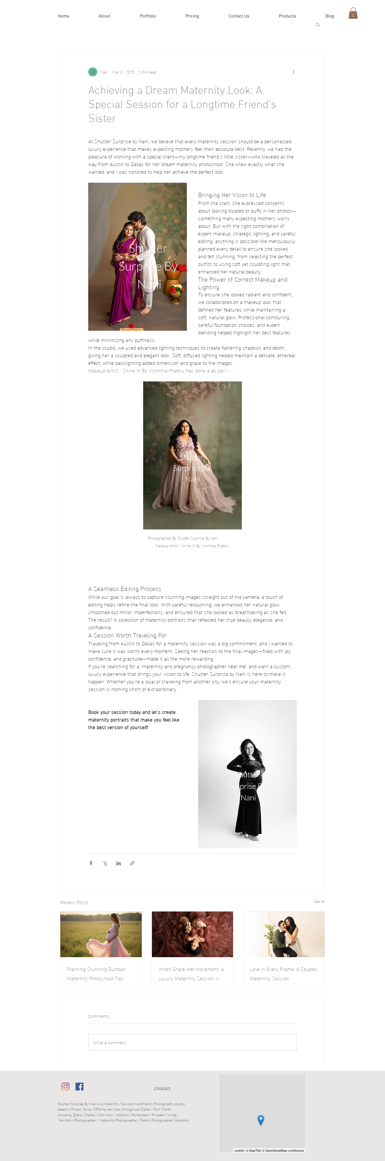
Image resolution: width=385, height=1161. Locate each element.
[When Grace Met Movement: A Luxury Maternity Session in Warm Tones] (192, 934)
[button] (148, 16)
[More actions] (293, 72)
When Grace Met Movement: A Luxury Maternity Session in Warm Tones (191, 973)
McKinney (105, 1115)
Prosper (158, 1115)
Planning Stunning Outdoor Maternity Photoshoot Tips (96, 973)
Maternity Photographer (118, 1120)
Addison (122, 1115)
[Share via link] (132, 863)
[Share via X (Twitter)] (104, 863)
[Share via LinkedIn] (118, 863)
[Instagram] (65, 1087)
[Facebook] (79, 1087)
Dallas (89, 1115)
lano (79, 1115)
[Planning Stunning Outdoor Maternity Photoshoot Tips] (101, 934)
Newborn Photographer (77, 1120)
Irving (171, 1115)
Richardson (140, 1115)
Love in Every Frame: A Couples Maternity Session (284, 973)
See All (319, 901)
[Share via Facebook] (91, 863)
